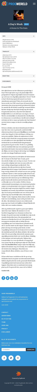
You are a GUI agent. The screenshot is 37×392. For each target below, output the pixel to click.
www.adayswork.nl (12, 45)
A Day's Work (11, 47)
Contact (5, 312)
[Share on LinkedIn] (12, 278)
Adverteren (6, 315)
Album (26, 24)
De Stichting (6, 319)
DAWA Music (9, 43)
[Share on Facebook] (3, 278)
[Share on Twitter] (7, 278)
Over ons (5, 325)
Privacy (5, 328)
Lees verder (5, 305)
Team (3, 322)
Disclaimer (6, 332)
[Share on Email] (16, 278)
